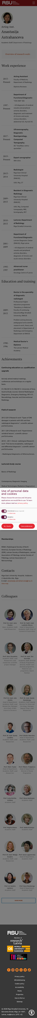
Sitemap (20, 1002)
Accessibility (19, 987)
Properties (19, 994)
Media (19, 991)
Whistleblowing (19, 980)
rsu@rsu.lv (11, 1014)
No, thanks (7, 526)
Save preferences (26, 526)
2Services (11, 513)
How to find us (20, 998)
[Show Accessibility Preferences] (31, 1012)
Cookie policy (19, 984)
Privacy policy (19, 976)
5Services (11, 519)
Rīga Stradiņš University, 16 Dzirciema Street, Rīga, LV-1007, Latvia (15, 1011)
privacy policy (23, 503)
